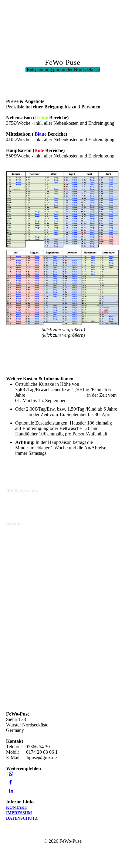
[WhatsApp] (11, 773)
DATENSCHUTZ (22, 818)
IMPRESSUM (19, 813)
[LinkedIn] (11, 790)
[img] (31, 18)
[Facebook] (10, 782)
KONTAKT (16, 807)
